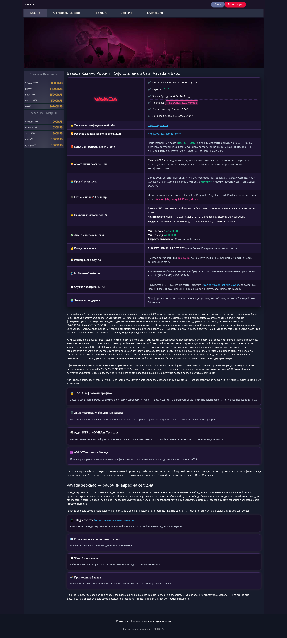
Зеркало (126, 13)
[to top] (279, 618)
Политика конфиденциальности (151, 621)
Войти (217, 4)
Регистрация (235, 4)
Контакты (122, 621)
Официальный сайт (66, 13)
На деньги (101, 13)
